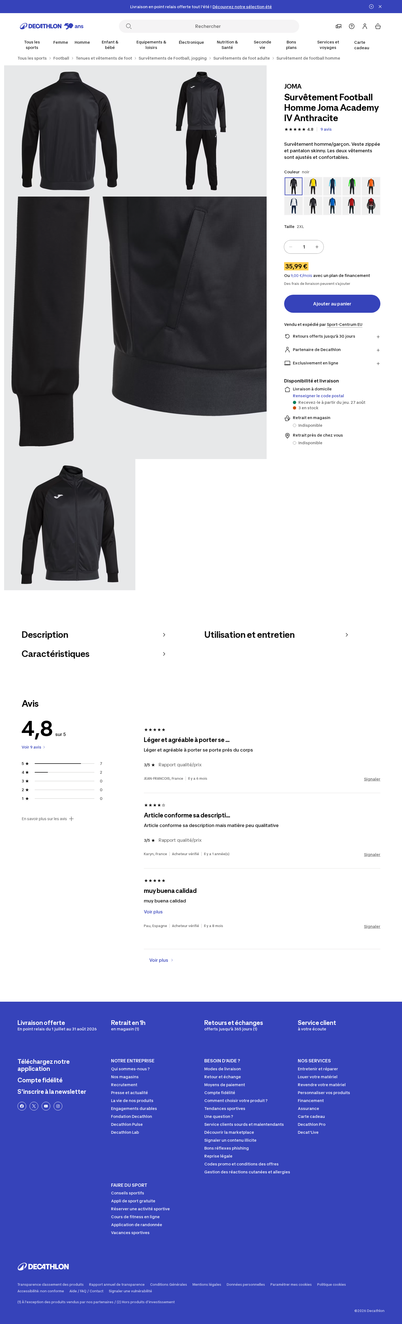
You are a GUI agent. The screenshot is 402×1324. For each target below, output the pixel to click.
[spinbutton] (303, 246)
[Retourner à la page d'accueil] (52, 26)
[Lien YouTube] (46, 1106)
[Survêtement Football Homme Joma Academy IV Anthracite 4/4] (69, 524)
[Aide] (351, 26)
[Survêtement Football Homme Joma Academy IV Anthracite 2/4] (69, 131)
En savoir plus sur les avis (44, 819)
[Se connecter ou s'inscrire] (364, 26)
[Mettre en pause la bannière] (371, 6)
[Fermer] (380, 6)
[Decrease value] (290, 246)
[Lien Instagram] (58, 1106)
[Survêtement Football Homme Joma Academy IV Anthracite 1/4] (201, 131)
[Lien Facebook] (22, 1106)
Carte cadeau (361, 45)
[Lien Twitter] (34, 1106)
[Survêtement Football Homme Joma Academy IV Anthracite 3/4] (135, 328)
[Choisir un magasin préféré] (338, 26)
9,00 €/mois (301, 275)
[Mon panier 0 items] (377, 26)
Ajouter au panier (332, 303)
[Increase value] (317, 246)
